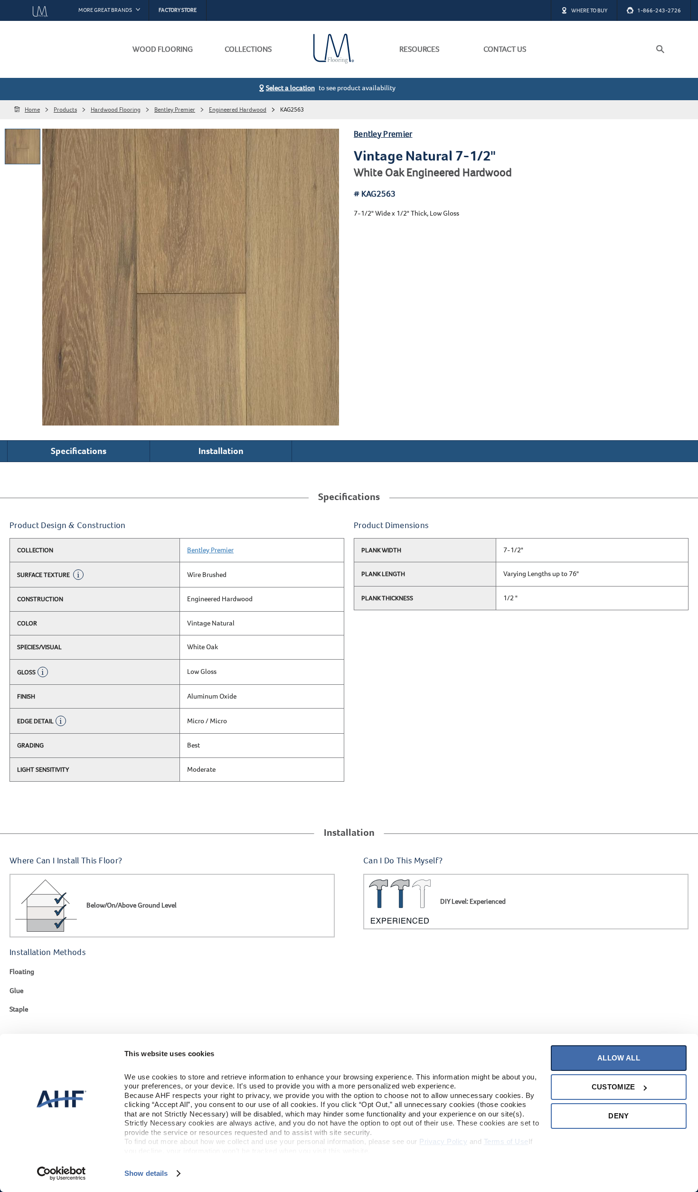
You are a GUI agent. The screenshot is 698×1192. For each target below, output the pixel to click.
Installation (221, 451)
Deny (618, 1116)
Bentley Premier (383, 134)
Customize (613, 1087)
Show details (146, 1173)
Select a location (290, 88)
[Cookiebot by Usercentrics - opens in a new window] (61, 1173)
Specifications (78, 451)
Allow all (618, 1058)
